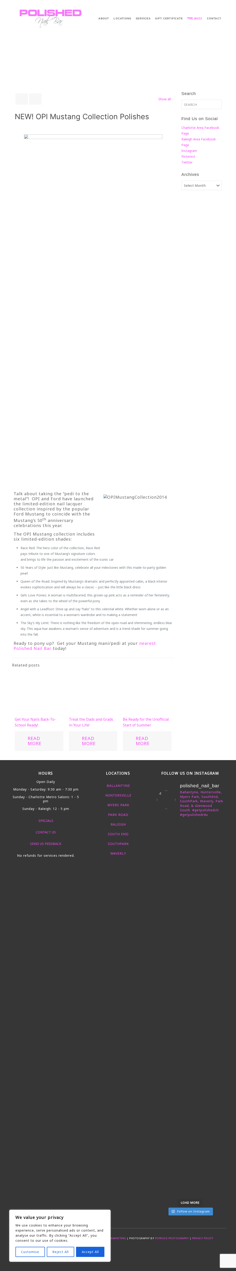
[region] (60, 1236)
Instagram (189, 150)
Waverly (118, 853)
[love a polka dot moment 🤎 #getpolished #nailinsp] (198, 1080)
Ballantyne (118, 785)
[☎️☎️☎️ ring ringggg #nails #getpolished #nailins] (164, 847)
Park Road (118, 814)
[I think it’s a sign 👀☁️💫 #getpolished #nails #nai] (181, 1131)
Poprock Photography (172, 1238)
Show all (164, 99)
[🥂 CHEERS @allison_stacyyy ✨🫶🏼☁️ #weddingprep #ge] (216, 846)
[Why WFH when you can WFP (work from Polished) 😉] (164, 925)
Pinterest (188, 156)
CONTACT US (46, 832)
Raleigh (118, 824)
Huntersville (118, 795)
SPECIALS (45, 820)
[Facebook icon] (110, 1250)
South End (118, 834)
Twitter (186, 162)
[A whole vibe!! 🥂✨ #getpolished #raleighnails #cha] (164, 1077)
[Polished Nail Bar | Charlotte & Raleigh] (51, 17)
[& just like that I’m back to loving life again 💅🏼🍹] (216, 1131)
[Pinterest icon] (120, 1250)
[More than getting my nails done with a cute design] (198, 1009)
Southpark (118, 843)
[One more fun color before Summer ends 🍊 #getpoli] (198, 854)
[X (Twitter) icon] (115, 1250)
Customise (30, 1252)
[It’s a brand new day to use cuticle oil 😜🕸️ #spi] (181, 994)
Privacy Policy (202, 1238)
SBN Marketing (115, 1238)
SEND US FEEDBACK (45, 843)
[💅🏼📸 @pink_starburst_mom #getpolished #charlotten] (216, 1074)
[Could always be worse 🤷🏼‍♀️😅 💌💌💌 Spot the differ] (164, 1134)
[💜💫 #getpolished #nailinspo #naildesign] (198, 899)
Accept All (90, 1252)
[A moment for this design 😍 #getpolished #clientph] (216, 905)
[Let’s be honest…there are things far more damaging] (198, 1151)
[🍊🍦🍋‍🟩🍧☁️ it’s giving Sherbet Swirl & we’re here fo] (181, 925)
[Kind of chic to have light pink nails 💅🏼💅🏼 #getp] (216, 991)
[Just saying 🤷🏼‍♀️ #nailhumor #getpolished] (181, 1065)
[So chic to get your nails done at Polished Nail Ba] (164, 1000)
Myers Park (118, 805)
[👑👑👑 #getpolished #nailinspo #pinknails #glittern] (181, 840)
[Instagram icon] (125, 1250)
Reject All (60, 1252)
